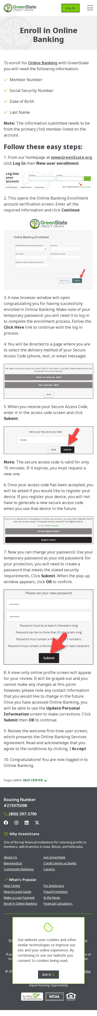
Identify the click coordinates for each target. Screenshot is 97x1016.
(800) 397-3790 (23, 814)
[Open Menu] (90, 8)
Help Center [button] (33, 780)
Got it (46, 974)
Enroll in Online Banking (20, 903)
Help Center (12, 886)
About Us (10, 857)
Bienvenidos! (13, 863)
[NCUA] (55, 997)
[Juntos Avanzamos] (32, 997)
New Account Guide (17, 892)
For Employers (54, 886)
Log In (70, 8)
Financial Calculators (58, 903)
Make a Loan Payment (19, 898)
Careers (49, 869)
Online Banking (42, 63)
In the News (52, 898)
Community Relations (19, 869)
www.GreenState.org (71, 157)
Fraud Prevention (56, 892)
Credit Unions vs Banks (60, 863)
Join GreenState (54, 857)
